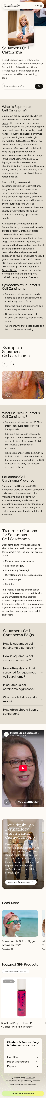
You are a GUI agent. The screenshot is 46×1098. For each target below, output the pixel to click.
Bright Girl (9, 981)
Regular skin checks (20, 133)
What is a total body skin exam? (20, 699)
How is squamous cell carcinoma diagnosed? (19, 646)
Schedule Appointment (23, 1093)
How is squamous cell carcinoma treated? (18, 658)
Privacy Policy (11, 1081)
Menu (36, 5)
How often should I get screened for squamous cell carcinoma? (19, 672)
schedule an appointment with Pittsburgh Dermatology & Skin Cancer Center (21, 267)
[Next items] (13, 364)
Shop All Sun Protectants (15, 971)
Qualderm (30, 1077)
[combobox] (18, 86)
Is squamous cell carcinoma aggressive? (19, 687)
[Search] (39, 86)
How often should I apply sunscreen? (20, 712)
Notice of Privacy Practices (29, 1081)
